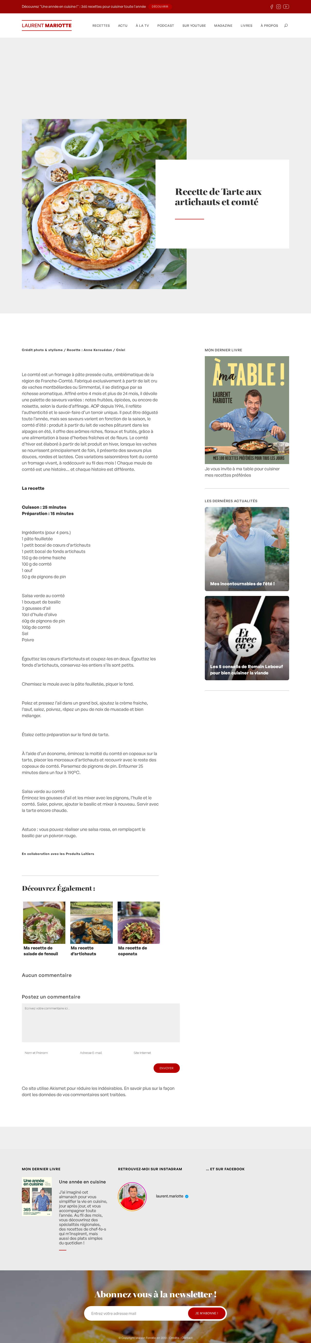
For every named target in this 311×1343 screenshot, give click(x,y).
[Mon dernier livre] (247, 462)
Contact (187, 1338)
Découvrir (160, 6)
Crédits (174, 1338)
